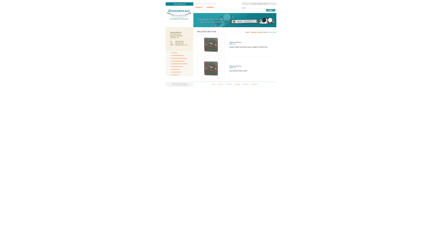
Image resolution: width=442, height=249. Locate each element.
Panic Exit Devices (177, 66)
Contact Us (175, 75)
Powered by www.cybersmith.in (179, 85)
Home (247, 32)
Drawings (237, 84)
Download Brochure (178, 55)
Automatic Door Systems (179, 58)
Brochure (245, 84)
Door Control (176, 69)
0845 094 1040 (179, 41)
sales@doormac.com (181, 45)
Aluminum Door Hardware (180, 63)
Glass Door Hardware (178, 61)
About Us (174, 52)
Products (253, 32)
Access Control (262, 32)
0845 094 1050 (179, 43)
